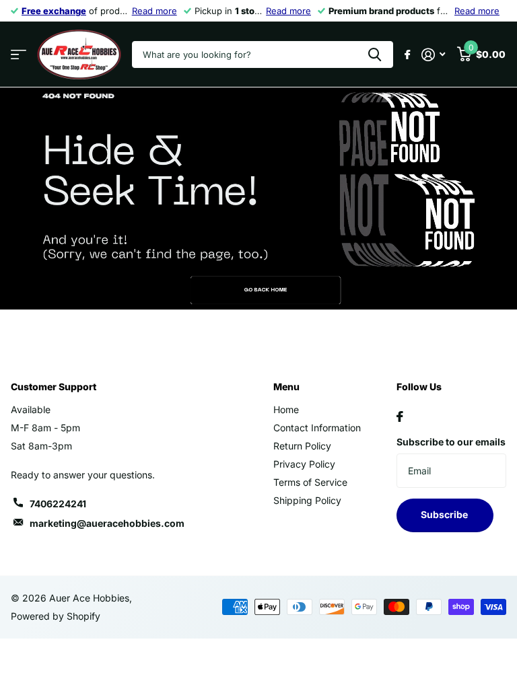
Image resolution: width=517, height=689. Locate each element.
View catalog (18, 55)
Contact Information (317, 427)
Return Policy (302, 445)
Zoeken (374, 54)
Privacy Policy (304, 464)
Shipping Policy (307, 500)
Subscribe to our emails (451, 441)
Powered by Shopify (55, 616)
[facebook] (400, 416)
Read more (154, 10)
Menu (286, 386)
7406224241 (58, 503)
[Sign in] (433, 55)
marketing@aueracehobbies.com (107, 523)
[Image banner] (258, 198)
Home (286, 409)
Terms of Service (310, 482)
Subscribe (445, 514)
